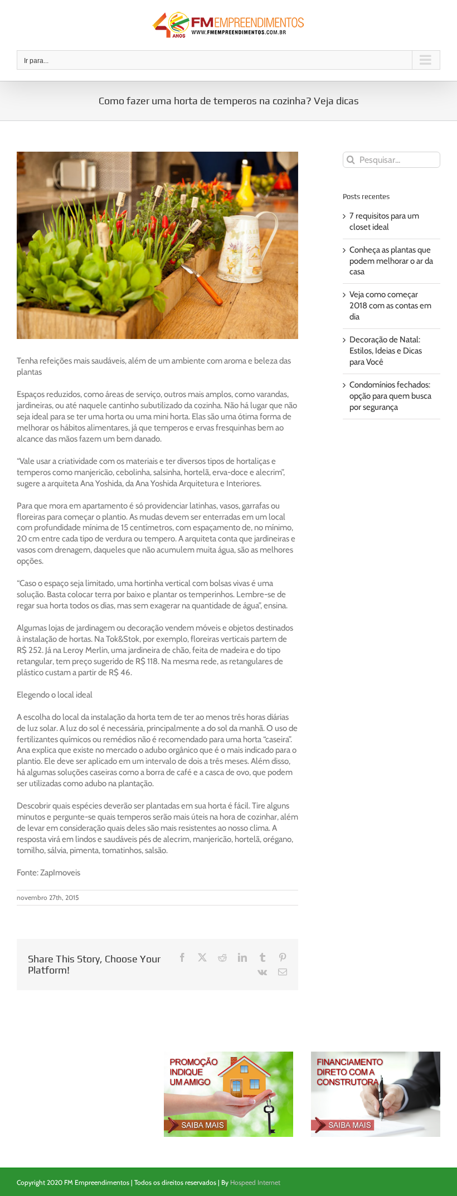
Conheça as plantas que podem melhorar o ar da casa (391, 261)
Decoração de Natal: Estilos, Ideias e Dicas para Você (385, 351)
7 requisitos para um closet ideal (384, 221)
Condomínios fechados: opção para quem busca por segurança (390, 396)
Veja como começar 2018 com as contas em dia (390, 305)
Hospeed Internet (255, 1182)
